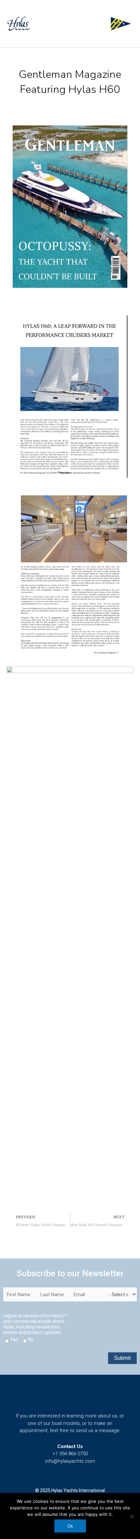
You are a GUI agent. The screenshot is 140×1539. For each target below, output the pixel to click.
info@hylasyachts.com (70, 1461)
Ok (70, 1526)
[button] (103, 26)
